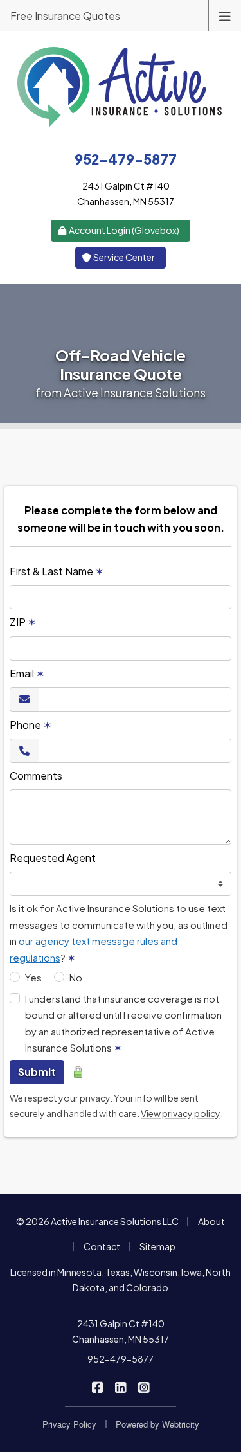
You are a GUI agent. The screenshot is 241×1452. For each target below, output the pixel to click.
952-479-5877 (120, 1359)
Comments (36, 775)
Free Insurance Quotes (65, 15)
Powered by (157, 1424)
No (75, 977)
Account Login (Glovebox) (123, 230)
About (211, 1221)
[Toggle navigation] (225, 15)
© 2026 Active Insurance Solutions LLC (97, 1221)
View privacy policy (180, 1113)
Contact (102, 1246)
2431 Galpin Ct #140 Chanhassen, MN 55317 (120, 1331)
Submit (37, 1072)
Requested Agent (53, 858)
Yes (33, 977)
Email (27, 673)
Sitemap (157, 1246)
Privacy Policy (69, 1424)
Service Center (123, 257)
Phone (30, 724)
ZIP (23, 622)
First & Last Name (56, 571)
